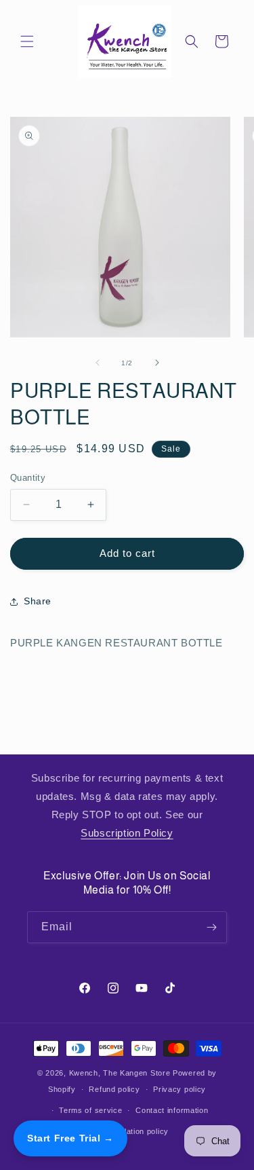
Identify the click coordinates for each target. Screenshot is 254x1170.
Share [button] (37, 601)
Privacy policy (179, 1089)
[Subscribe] (211, 927)
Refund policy (114, 1089)
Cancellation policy (134, 1131)
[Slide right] (157, 363)
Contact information (171, 1110)
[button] (27, 41)
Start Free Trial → (70, 1138)
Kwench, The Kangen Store (120, 1073)
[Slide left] (97, 363)
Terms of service (90, 1110)
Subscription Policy (127, 833)
